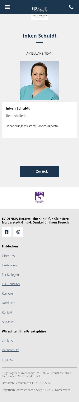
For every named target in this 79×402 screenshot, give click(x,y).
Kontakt (7, 312)
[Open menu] (7, 7)
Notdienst (8, 303)
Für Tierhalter (11, 284)
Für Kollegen (10, 275)
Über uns (8, 256)
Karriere (7, 293)
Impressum (9, 360)
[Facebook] (7, 232)
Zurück (42, 171)
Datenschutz (10, 350)
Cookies (7, 341)
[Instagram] (18, 232)
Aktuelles (8, 322)
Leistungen (9, 265)
